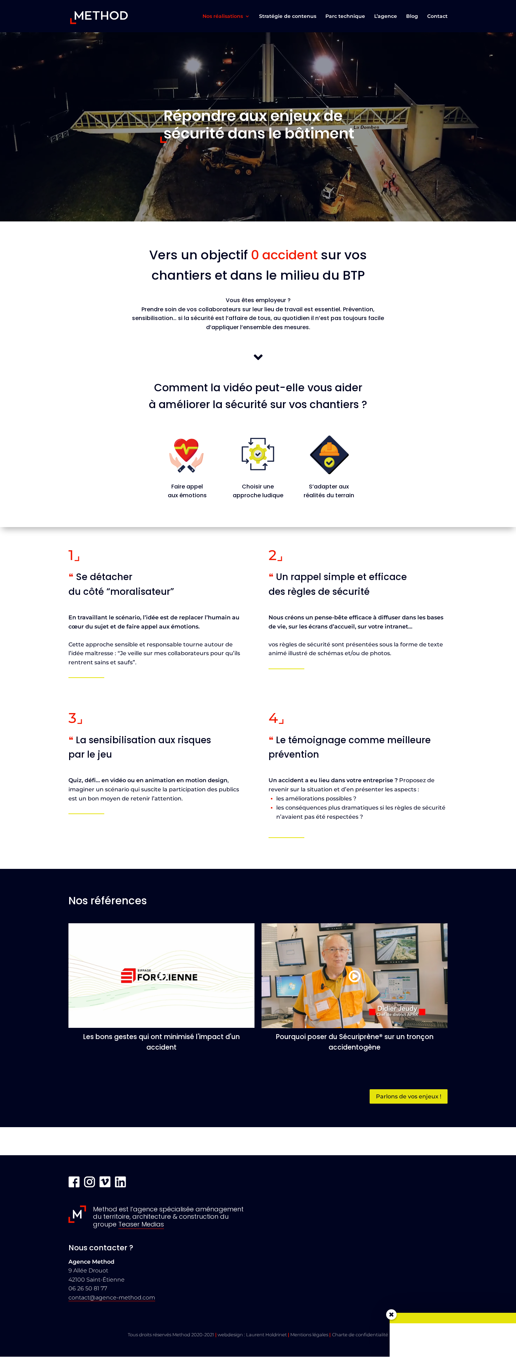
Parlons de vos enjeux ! (408, 1096)
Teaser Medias (141, 1224)
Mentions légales (309, 1334)
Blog (412, 16)
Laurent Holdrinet (266, 1334)
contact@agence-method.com (111, 1297)
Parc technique (345, 16)
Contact (437, 16)
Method (181, 1334)
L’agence (385, 16)
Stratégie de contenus (287, 16)
